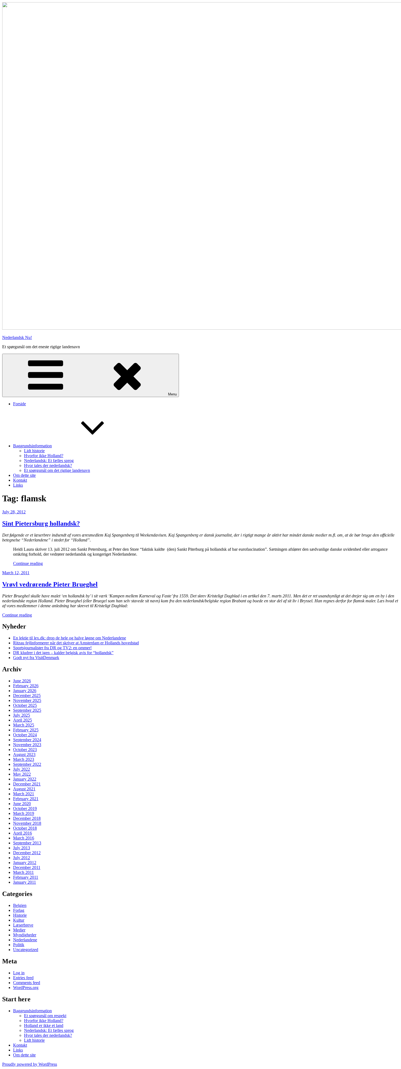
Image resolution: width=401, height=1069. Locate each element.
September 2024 (27, 739)
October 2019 (25, 808)
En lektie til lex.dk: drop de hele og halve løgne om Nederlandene (69, 638)
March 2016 (23, 838)
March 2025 (23, 725)
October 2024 (25, 734)
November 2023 (27, 744)
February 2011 (25, 877)
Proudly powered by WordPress (29, 1064)
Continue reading (28, 563)
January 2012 (24, 862)
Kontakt (20, 480)
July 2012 (21, 857)
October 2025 (25, 705)
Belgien (19, 905)
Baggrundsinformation (32, 445)
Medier (19, 930)
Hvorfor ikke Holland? (43, 455)
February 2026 (25, 685)
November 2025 (27, 700)
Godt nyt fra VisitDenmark (36, 657)
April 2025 (22, 720)
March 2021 (23, 793)
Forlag (18, 910)
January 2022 (24, 779)
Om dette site (24, 475)
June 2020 (22, 803)
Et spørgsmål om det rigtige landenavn (57, 470)
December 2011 (26, 867)
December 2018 (27, 818)
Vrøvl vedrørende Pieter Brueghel (50, 584)
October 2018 (25, 828)
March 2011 (23, 872)
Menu (172, 394)
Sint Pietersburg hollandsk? (41, 523)
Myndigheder (24, 935)
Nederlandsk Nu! (17, 337)
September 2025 (27, 710)
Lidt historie (34, 450)
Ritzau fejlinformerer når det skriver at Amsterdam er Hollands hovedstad (76, 643)
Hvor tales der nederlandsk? (48, 465)
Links (18, 485)
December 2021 (27, 784)
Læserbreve (23, 925)
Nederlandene (25, 939)
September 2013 (27, 843)
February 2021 (25, 798)
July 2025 (21, 715)
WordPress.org (25, 987)
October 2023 (25, 749)
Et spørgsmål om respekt (45, 1015)
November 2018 (27, 823)
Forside (19, 403)
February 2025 (25, 730)
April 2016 (22, 833)
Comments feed (26, 982)
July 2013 (21, 847)
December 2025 (27, 695)
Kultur (18, 920)
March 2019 (23, 813)
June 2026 (22, 680)
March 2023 (23, 759)
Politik (18, 944)
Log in (19, 972)
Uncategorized (25, 949)
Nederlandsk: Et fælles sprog (49, 460)
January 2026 (24, 690)
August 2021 (24, 789)
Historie (20, 915)
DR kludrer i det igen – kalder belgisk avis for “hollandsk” (63, 652)
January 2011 (24, 882)
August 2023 (24, 754)
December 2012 (27, 852)
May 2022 (22, 774)
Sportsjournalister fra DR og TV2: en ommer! (52, 647)
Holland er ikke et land (43, 1025)
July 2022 (21, 769)
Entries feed (23, 977)
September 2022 (27, 764)
